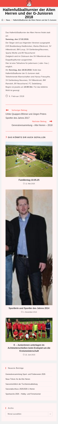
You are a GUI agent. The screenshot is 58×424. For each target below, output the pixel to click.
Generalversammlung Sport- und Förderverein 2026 (25, 374)
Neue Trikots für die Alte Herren (18, 379)
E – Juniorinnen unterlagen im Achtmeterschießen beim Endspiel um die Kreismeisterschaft (29, 348)
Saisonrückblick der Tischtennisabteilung (21, 384)
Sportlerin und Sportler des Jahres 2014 (29, 308)
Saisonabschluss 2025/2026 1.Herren (20, 389)
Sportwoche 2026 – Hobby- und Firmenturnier (23, 394)
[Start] (2, 20)
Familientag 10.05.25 (29, 180)
